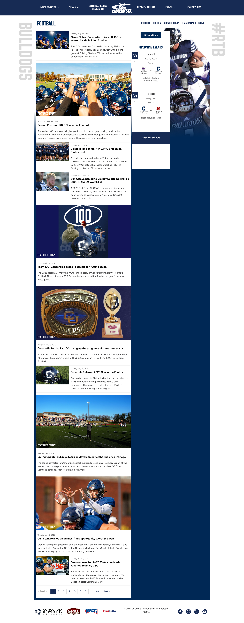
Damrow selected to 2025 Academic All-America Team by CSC (95, 564)
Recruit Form (171, 23)
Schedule (145, 23)
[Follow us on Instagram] (196, 612)
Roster (157, 23)
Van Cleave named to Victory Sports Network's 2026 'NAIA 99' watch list (100, 180)
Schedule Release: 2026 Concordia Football (97, 372)
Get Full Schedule (151, 137)
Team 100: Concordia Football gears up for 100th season (72, 266)
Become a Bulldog (146, 7)
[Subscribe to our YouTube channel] (205, 612)
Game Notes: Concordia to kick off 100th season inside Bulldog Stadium (96, 38)
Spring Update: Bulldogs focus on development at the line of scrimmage (81, 456)
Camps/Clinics (194, 7)
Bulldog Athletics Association (98, 7)
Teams (72, 7)
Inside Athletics (48, 7)
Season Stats (151, 35)
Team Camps (189, 23)
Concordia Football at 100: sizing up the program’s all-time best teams (80, 348)
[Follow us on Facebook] (180, 612)
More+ (202, 23)
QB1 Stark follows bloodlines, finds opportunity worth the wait (75, 538)
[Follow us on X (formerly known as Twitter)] (188, 612)
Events (168, 7)
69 (97, 591)
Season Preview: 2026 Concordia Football (63, 125)
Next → (106, 591)
